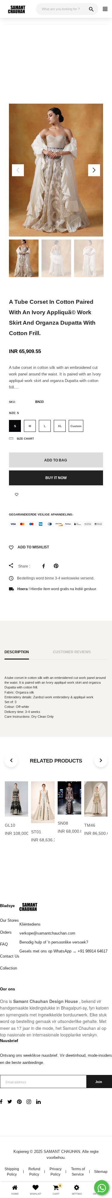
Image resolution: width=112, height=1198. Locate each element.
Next (94, 170)
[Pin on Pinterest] (57, 566)
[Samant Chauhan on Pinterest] (19, 1102)
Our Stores (9, 920)
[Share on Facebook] (45, 566)
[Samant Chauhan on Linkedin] (38, 1102)
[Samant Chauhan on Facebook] (1, 1102)
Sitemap (101, 1172)
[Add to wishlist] (16, 494)
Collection (8, 968)
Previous (18, 170)
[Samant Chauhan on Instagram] (29, 1102)
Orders (6, 932)
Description (16, 652)
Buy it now (56, 478)
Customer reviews (72, 652)
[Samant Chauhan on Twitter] (9, 1102)
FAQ (4, 944)
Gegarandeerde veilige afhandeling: (41, 514)
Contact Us (9, 956)
